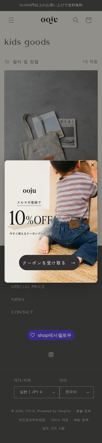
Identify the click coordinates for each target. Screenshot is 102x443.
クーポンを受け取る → (49, 263)
